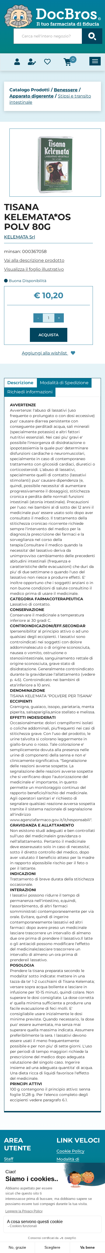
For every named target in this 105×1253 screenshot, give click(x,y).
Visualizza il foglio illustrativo (34, 269)
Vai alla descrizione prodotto (34, 260)
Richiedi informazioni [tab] (29, 391)
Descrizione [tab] (20, 382)
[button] (38, 317)
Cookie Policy (70, 1151)
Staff (8, 1158)
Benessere (66, 89)
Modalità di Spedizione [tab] (64, 382)
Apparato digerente (31, 96)
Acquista (48, 334)
